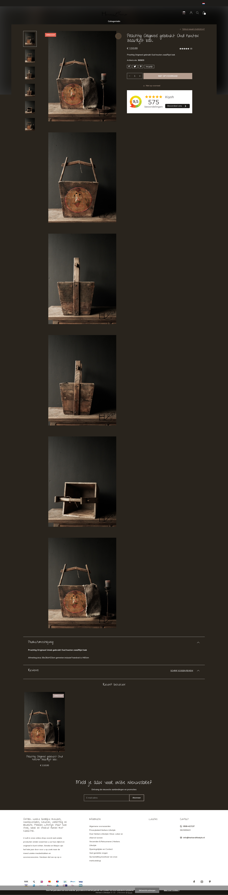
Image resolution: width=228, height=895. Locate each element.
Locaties (153, 819)
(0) (191, 48)
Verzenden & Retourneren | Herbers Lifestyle (104, 843)
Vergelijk (149, 66)
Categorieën (114, 21)
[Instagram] (202, 882)
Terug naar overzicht (193, 29)
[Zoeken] (197, 13)
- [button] (129, 76)
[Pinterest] (210, 882)
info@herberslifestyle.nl (194, 837)
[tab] (114, 642)
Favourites (118, 36)
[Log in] (191, 13)
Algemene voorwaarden (100, 826)
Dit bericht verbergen (147, 890)
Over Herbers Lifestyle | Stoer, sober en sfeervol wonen (106, 836)
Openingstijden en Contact (101, 849)
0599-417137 (188, 826)
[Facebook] (194, 882)
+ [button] (139, 76)
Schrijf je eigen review (181, 670)
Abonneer (136, 797)
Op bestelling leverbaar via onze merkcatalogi (103, 859)
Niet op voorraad (167, 76)
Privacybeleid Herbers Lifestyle (102, 830)
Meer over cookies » (171, 890)
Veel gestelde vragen (98, 853)
